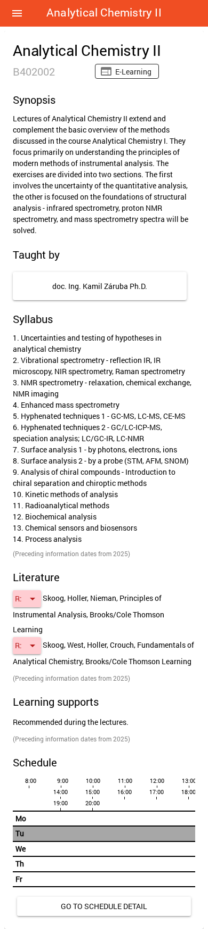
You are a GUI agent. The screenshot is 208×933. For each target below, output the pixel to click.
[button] (17, 13)
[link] (104, 906)
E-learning (133, 72)
